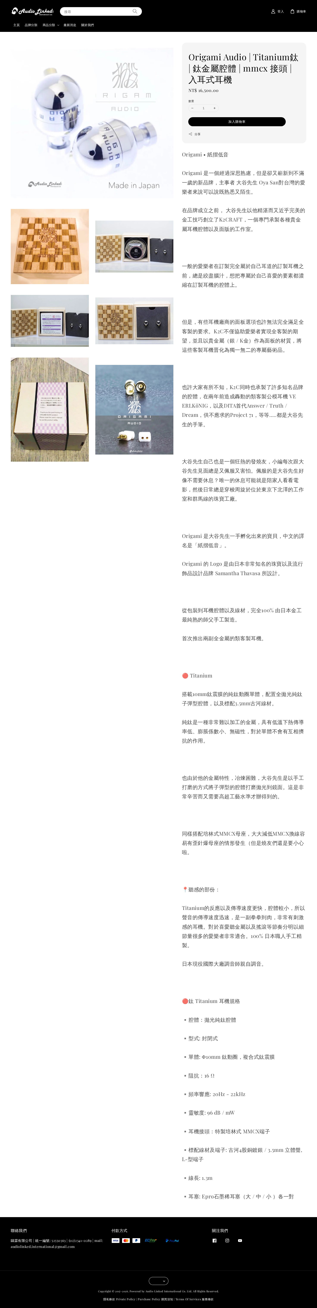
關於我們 (87, 25)
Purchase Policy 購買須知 (155, 1299)
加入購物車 (237, 121)
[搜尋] (135, 11)
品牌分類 (31, 25)
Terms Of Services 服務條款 (195, 1299)
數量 (191, 101)
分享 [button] (198, 134)
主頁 (16, 25)
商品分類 (49, 25)
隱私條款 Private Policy (119, 1299)
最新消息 (70, 25)
